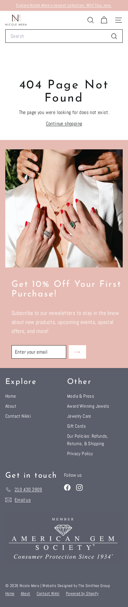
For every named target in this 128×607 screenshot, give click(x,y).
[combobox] (64, 36)
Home (10, 396)
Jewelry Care (79, 416)
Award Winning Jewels (88, 406)
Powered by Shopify (82, 593)
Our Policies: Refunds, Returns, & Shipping (87, 439)
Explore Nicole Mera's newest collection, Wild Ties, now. (64, 5)
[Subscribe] (77, 352)
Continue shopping (64, 123)
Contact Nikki (18, 416)
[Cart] (104, 20)
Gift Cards (76, 426)
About (10, 406)
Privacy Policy (80, 453)
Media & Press (80, 396)
